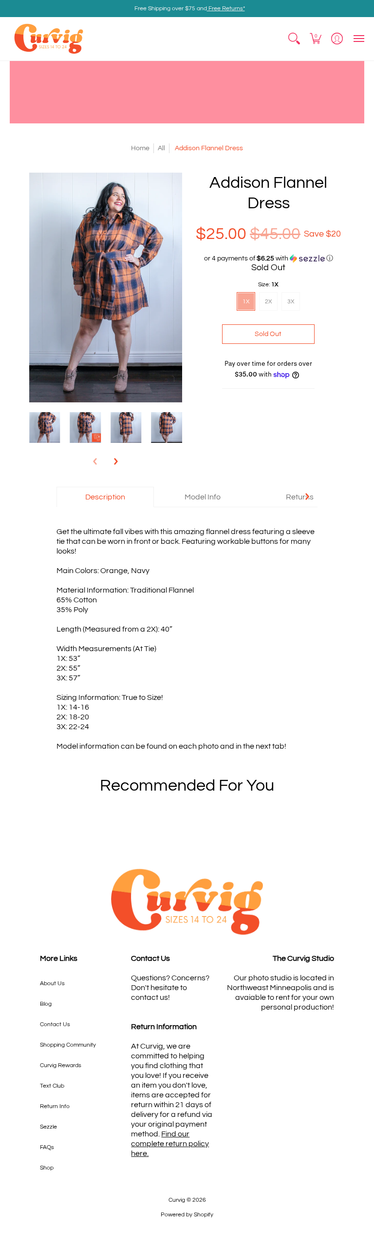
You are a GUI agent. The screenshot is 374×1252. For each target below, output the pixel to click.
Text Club (52, 1086)
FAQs (47, 1147)
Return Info (55, 1106)
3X (290, 301)
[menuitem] (294, 38)
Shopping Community (68, 1045)
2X (268, 301)
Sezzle (48, 1127)
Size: (268, 284)
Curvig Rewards (60, 1065)
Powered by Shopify (187, 1215)
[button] (294, 38)
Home (140, 148)
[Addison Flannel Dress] (44, 427)
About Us (52, 983)
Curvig (176, 1200)
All (161, 148)
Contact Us (55, 1024)
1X (246, 301)
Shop (47, 1168)
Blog (46, 1004)
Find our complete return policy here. (170, 1143)
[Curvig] (49, 38)
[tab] (105, 497)
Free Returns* (226, 8)
